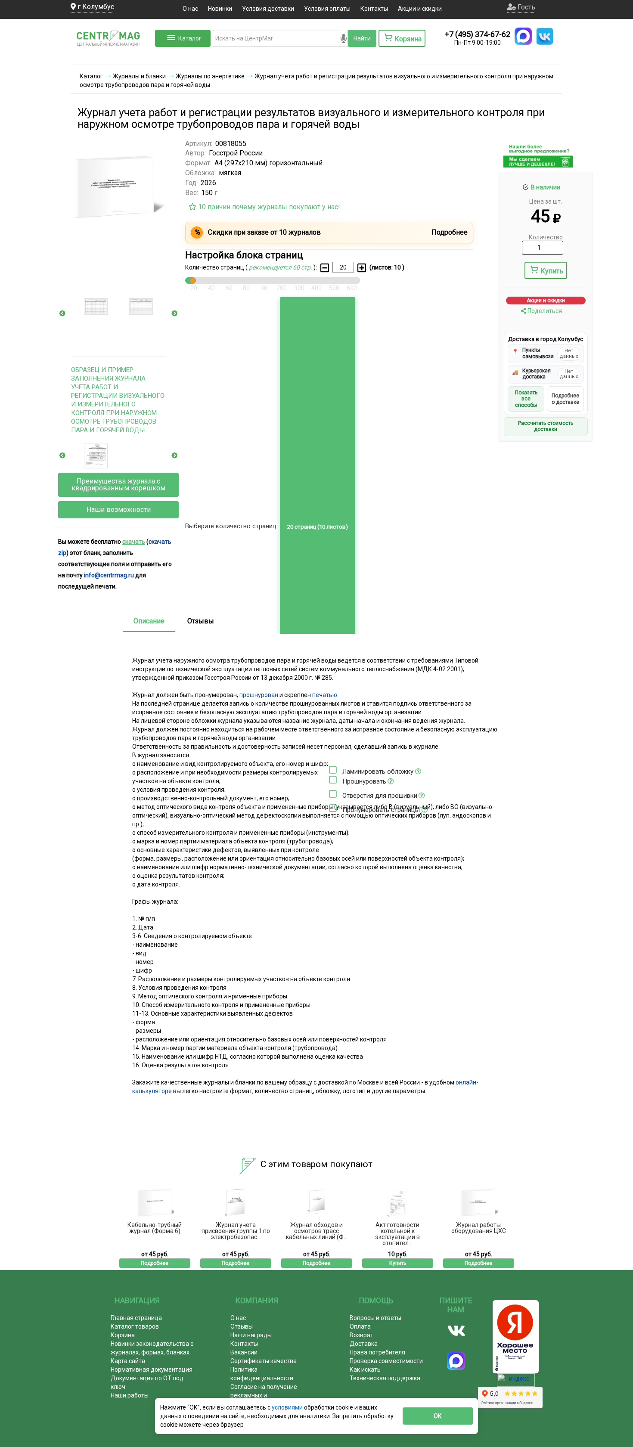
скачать (133, 541)
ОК (438, 1416)
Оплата (360, 1326)
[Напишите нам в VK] (544, 36)
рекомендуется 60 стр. (281, 267)
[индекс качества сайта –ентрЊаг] (516, 1382)
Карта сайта (128, 1360)
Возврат (361, 1335)
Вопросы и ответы (375, 1317)
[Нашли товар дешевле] (538, 164)
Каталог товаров (135, 1326)
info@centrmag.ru (109, 575)
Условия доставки (268, 8)
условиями (288, 1407)
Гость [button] (525, 7)
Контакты (374, 8)
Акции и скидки (420, 8)
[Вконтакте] (456, 1331)
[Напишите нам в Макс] (523, 36)
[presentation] (62, 313)
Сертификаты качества (263, 1360)
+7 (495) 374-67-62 (477, 34)
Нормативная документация (151, 1369)
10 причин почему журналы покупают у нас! (268, 207)
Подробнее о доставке (565, 399)
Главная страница (136, 1317)
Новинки (220, 8)
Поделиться (544, 310)
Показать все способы (526, 399)
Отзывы (200, 621)
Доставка (364, 1343)
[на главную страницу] (112, 56)
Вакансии (244, 1352)
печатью (324, 694)
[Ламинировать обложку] (333, 770)
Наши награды (251, 1335)
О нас (190, 8)
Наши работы (130, 1395)
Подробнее (154, 1263)
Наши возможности (119, 509)
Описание (148, 621)
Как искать (365, 1369)
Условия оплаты (327, 8)
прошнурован (258, 694)
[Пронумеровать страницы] (333, 808)
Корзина (123, 1335)
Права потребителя (377, 1352)
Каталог (190, 38)
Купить (551, 271)
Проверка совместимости (386, 1360)
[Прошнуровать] (333, 780)
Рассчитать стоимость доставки (545, 427)
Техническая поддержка (385, 1378)
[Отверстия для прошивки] (333, 794)
